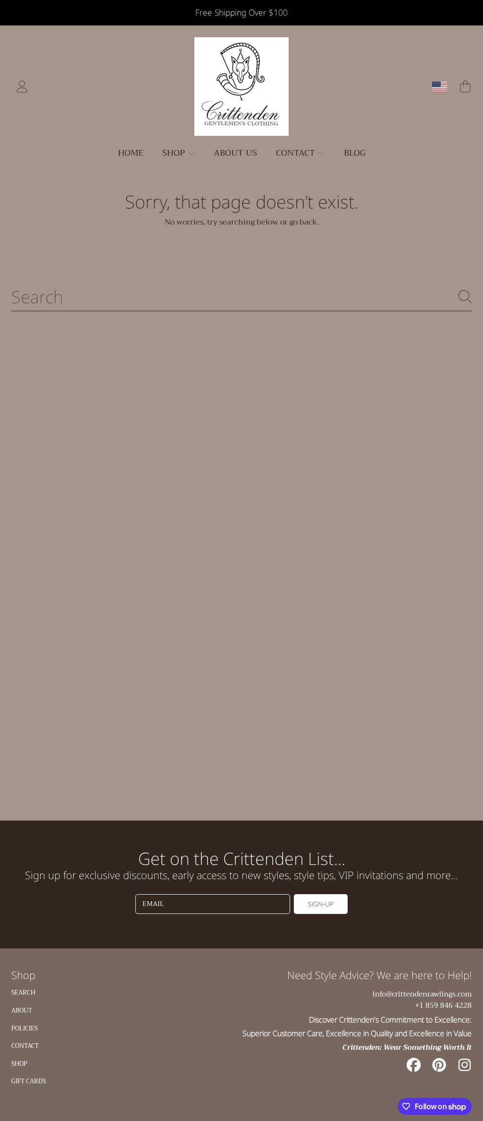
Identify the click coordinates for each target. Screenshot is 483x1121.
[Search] (465, 296)
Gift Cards (28, 1081)
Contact (25, 1045)
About (21, 1010)
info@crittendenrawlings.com (422, 994)
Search (23, 992)
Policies (24, 1028)
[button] (465, 86)
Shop (19, 1063)
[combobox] (241, 296)
